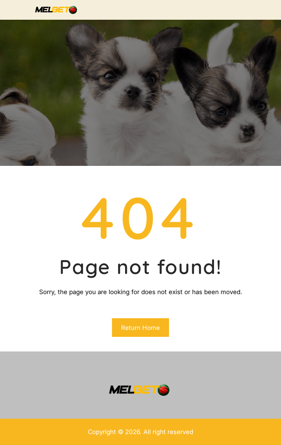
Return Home (140, 327)
